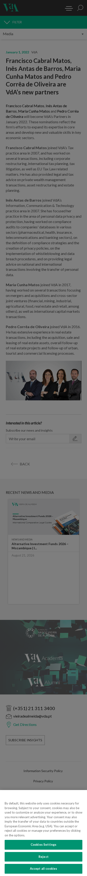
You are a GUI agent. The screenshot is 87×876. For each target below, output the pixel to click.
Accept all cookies (43, 868)
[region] (43, 833)
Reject (43, 857)
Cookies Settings (43, 844)
